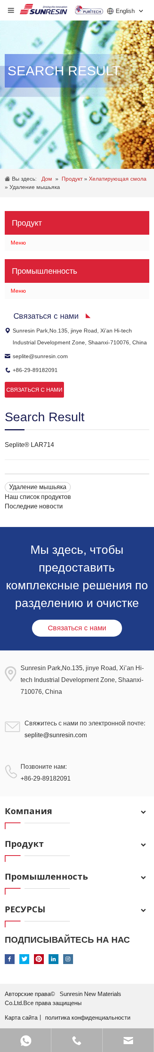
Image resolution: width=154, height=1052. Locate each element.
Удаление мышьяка (34, 187)
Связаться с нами (77, 628)
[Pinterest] (39, 959)
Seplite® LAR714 (29, 444)
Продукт (73, 179)
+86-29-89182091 (35, 370)
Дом (46, 179)
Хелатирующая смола (117, 179)
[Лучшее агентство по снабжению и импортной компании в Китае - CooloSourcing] (43, 7)
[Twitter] (24, 959)
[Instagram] (68, 959)
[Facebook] (10, 959)
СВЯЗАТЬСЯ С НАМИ (34, 390)
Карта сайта (21, 1017)
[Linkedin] (53, 959)
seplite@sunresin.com (40, 356)
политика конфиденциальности (87, 1017)
